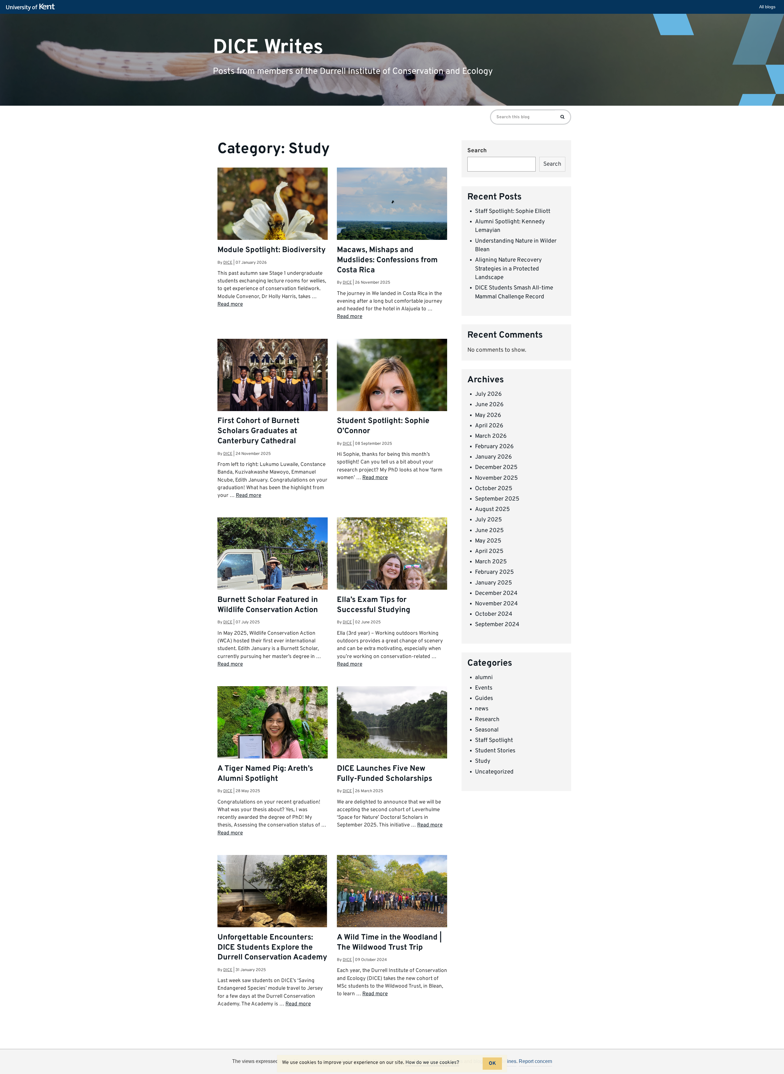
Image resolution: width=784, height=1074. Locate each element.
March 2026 (491, 436)
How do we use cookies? (432, 1063)
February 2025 (494, 572)
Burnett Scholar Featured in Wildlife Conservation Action (267, 605)
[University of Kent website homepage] (32, 7)
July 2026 (488, 394)
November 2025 (496, 478)
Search (477, 150)
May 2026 (488, 415)
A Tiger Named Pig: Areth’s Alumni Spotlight (265, 774)
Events (483, 688)
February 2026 (494, 446)
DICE (227, 262)
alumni (484, 677)
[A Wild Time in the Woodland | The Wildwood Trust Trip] (392, 896)
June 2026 (489, 404)
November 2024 (496, 603)
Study (482, 761)
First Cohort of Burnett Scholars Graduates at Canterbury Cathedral (258, 431)
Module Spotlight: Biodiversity (271, 250)
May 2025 (488, 541)
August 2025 (492, 509)
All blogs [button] (767, 6)
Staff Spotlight (494, 740)
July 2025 (488, 520)
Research (487, 719)
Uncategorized (494, 772)
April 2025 (489, 551)
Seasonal (487, 730)
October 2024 (493, 614)
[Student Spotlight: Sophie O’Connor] (392, 408)
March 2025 (491, 561)
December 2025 (496, 467)
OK (492, 1064)
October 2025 (493, 488)
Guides (484, 698)
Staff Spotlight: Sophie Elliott (512, 211)
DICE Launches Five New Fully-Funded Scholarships (384, 774)
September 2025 (497, 499)
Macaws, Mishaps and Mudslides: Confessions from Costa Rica (387, 260)
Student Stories (495, 750)
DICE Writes (268, 47)
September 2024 (497, 624)
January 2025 (493, 583)
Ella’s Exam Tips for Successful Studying (373, 605)
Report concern (535, 1061)
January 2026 (493, 457)
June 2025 (489, 530)
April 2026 (489, 425)
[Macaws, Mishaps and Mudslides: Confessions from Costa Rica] (392, 204)
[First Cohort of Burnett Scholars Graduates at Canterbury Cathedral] (272, 375)
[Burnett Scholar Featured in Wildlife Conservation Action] (272, 575)
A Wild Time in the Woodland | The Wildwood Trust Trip (389, 943)
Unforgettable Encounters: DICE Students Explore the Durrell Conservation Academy (272, 948)
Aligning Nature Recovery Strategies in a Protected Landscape (508, 268)
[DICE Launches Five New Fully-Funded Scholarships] (392, 723)
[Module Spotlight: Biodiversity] (272, 223)
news (481, 709)
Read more (230, 304)
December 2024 (496, 593)
